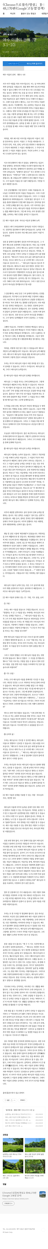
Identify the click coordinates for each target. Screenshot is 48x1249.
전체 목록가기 (13, 63)
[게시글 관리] (14, 1100)
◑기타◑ (9, 1110)
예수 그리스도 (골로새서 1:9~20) (16, 1120)
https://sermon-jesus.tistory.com (15, 1198)
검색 (38, 4)
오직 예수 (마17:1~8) (12, 1126)
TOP (43, 1230)
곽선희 (12, 13)
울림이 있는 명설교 (28, 13)
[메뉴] (43, 4)
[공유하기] (11, 1100)
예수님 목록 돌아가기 (34, 63)
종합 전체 (17, 1110)
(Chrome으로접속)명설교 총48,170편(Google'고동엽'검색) (24, 5)
